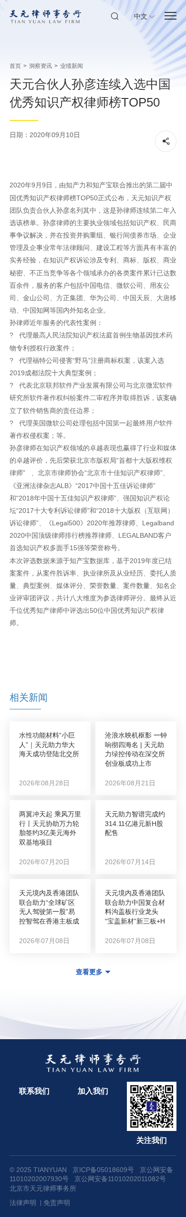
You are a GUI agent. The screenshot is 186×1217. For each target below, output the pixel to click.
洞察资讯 (40, 66)
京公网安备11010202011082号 (120, 1179)
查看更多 (89, 972)
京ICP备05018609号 (103, 1170)
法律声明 (23, 1202)
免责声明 (56, 1202)
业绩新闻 (71, 66)
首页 (15, 66)
